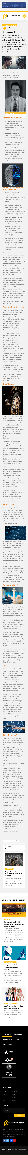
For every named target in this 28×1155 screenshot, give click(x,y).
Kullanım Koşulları (19, 1152)
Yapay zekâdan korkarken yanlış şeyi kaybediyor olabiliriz (12, 967)
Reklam (14, 1097)
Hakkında (14, 1091)
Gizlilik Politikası (9, 1152)
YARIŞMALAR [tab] (18, 1034)
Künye (14, 1094)
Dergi (4, 1094)
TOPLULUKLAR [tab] (7, 1044)
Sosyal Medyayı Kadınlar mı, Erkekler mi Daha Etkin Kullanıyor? (13, 873)
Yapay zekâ (15, 840)
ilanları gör (7, 849)
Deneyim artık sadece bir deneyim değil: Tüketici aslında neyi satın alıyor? (14, 924)
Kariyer (5, 1100)
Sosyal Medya (9, 868)
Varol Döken (7, 840)
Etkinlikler (5, 1097)
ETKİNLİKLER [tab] (7, 1034)
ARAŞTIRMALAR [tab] (7, 1039)
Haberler (7, 919)
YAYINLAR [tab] (18, 1039)
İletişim (14, 1100)
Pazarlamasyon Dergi (9, 25)
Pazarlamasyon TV (7, 1091)
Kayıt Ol (20, 1115)
